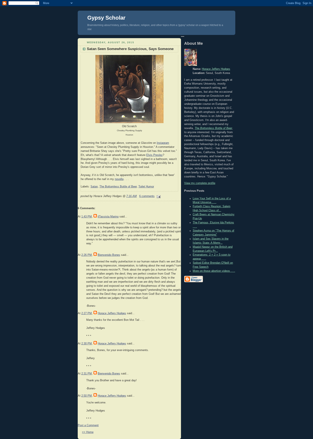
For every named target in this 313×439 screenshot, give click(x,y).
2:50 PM (86, 395)
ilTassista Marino (108, 216)
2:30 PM (86, 343)
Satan (94, 186)
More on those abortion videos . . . (214, 270)
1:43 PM (86, 216)
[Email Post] (158, 196)
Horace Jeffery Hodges (112, 313)
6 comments (147, 196)
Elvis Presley (154, 155)
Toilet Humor (146, 186)
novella (119, 179)
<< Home (87, 432)
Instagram (163, 142)
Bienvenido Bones (109, 254)
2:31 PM (86, 373)
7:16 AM (131, 196)
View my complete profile (199, 183)
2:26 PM (86, 254)
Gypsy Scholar (106, 17)
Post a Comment (88, 425)
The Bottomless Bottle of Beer (118, 186)
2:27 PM (86, 313)
